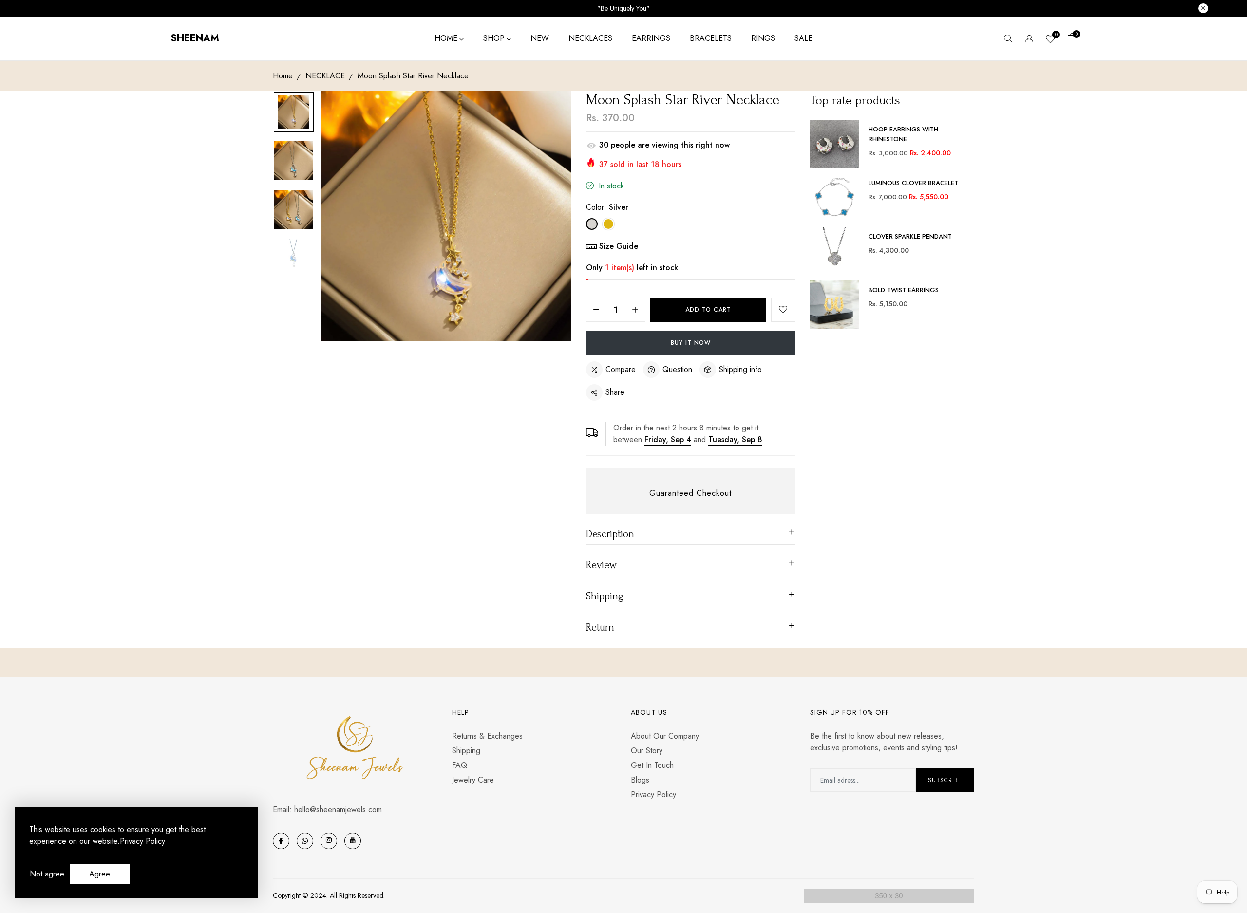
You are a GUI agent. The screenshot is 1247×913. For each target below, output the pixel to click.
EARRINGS (651, 38)
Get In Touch (652, 765)
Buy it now (691, 342)
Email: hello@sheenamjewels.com (327, 809)
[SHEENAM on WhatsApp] (305, 841)
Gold (608, 224)
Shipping (466, 750)
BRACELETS (711, 38)
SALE (803, 38)
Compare (620, 369)
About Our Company (665, 736)
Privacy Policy (653, 794)
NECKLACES (590, 38)
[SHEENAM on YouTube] (352, 841)
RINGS (763, 38)
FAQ (459, 765)
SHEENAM (194, 38)
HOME (446, 38)
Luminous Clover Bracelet (913, 182)
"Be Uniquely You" (623, 8)
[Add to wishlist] (783, 310)
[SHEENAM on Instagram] (329, 841)
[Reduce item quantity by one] (596, 310)
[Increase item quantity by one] (635, 310)
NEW (539, 38)
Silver (592, 224)
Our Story (646, 750)
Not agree (47, 873)
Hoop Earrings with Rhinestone (903, 134)
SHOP (494, 38)
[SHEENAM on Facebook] (281, 841)
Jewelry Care (473, 779)
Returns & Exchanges (487, 736)
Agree (99, 873)
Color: (607, 207)
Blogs (640, 779)
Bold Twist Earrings (904, 290)
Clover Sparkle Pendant (910, 236)
